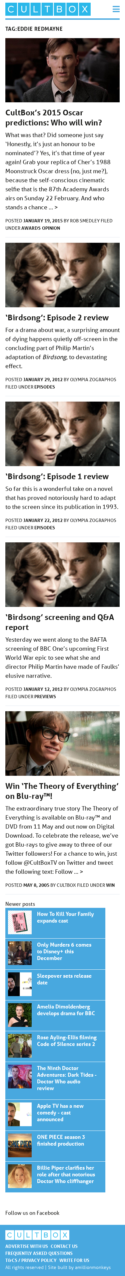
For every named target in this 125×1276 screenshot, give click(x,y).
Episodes (44, 387)
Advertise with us (26, 1246)
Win (110, 885)
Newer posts (20, 903)
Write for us (74, 1260)
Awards (31, 228)
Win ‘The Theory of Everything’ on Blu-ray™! (55, 923)
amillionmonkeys (93, 1267)
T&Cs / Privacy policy (31, 1260)
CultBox (67, 885)
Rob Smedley (85, 221)
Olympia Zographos (93, 380)
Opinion (51, 228)
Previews (45, 696)
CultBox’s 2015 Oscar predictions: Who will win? (53, 117)
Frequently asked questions (39, 1253)
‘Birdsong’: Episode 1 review (57, 476)
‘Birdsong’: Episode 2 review (57, 317)
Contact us (64, 1246)
